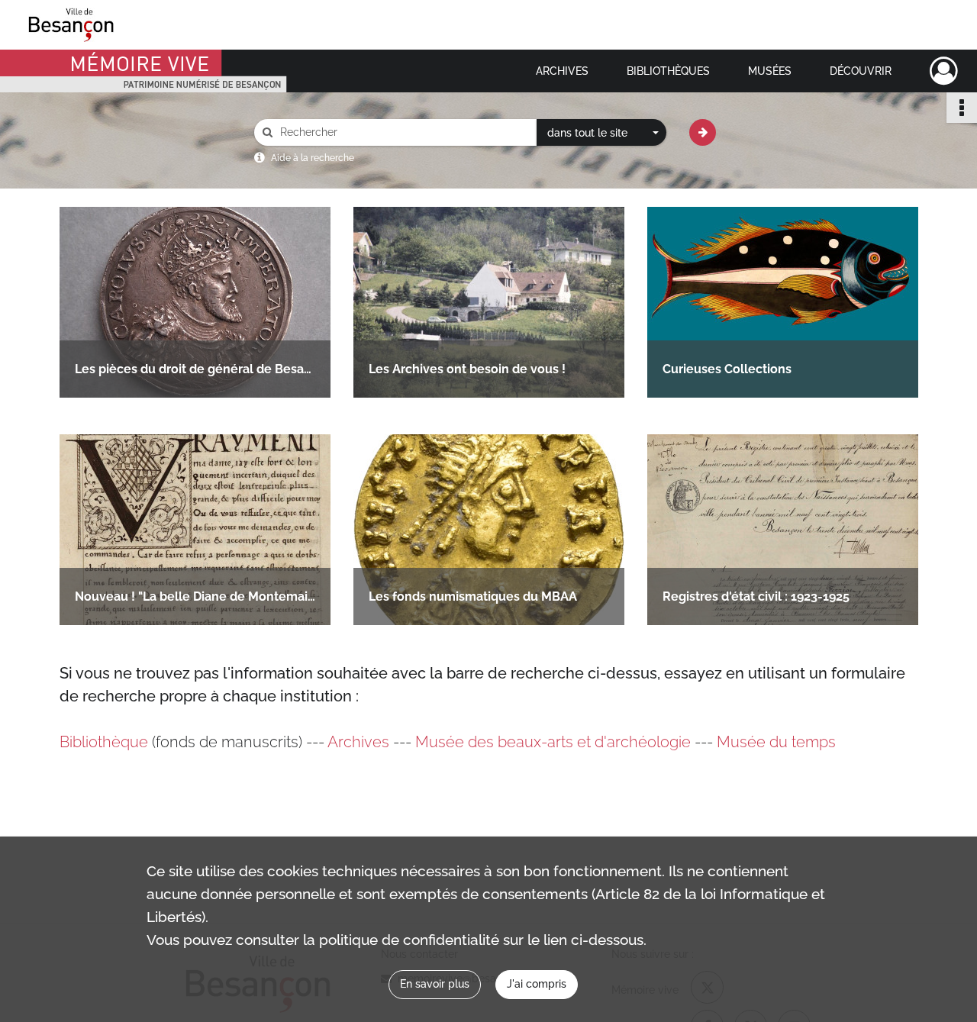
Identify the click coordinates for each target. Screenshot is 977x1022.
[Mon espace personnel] (944, 71)
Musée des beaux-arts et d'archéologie (553, 742)
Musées (770, 71)
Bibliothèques (668, 71)
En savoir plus (434, 984)
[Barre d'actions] (961, 107)
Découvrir (861, 71)
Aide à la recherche (312, 158)
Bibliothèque (104, 742)
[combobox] (601, 133)
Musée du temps (776, 742)
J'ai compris (536, 984)
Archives (562, 71)
